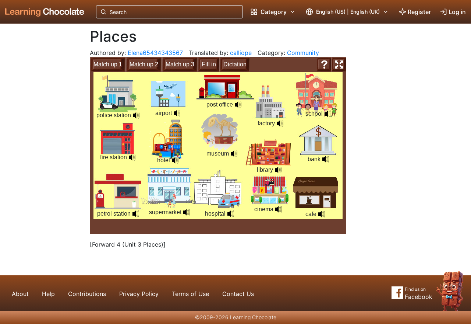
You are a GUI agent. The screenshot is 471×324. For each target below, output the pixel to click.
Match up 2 (144, 64)
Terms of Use (190, 293)
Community (303, 52)
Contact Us (238, 293)
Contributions (87, 293)
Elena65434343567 (155, 52)
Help (48, 293)
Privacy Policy (139, 293)
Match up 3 (180, 64)
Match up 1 (107, 64)
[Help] (324, 64)
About (20, 293)
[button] (136, 115)
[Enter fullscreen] (339, 64)
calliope (241, 52)
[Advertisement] (39, 145)
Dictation (235, 64)
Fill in (209, 64)
